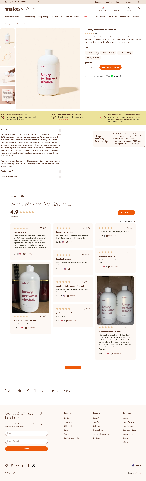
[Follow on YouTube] (17, 465)
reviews (131, 473)
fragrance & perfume (12, 17)
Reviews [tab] (13, 196)
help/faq (96, 422)
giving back (68, 426)
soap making (43, 17)
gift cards (96, 438)
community (126, 438)
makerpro (126, 418)
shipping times (98, 430)
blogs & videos (128, 426)
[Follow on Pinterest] (12, 465)
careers (66, 430)
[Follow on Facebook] (28, 465)
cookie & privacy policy (71, 438)
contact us (67, 117)
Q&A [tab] (22, 196)
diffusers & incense (72, 17)
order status (97, 426)
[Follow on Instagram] (6, 465)
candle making (29, 17)
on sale (85, 17)
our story (67, 418)
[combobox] (49, 9)
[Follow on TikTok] (22, 465)
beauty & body (57, 17)
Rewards (128, 2)
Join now (98, 2)
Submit (26, 449)
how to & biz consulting (101, 434)
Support (118, 2)
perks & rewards (128, 422)
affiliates (125, 442)
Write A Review (126, 213)
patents (66, 434)
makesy (7, 24)
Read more (24, 250)
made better (68, 422)
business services (128, 434)
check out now (19, 119)
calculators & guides (130, 430)
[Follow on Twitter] (33, 465)
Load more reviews (73, 368)
